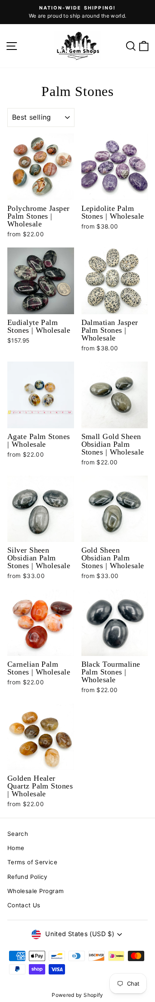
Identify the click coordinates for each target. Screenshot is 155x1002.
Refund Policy (27, 876)
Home (15, 847)
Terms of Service (32, 862)
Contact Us (23, 905)
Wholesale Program (35, 891)
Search (17, 833)
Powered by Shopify (77, 995)
